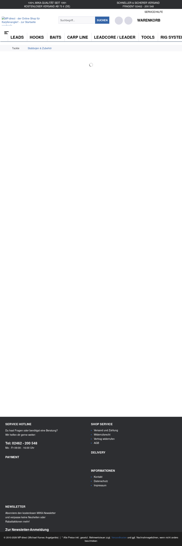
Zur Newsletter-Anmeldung (27, 529)
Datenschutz (101, 481)
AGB (96, 443)
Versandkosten (119, 537)
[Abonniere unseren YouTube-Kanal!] (103, 494)
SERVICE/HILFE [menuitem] (154, 12)
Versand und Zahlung (106, 430)
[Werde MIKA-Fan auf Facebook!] (94, 494)
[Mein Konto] (128, 21)
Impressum (100, 485)
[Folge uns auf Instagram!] (112, 494)
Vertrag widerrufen (104, 439)
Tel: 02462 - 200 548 (21, 443)
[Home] (91, 31)
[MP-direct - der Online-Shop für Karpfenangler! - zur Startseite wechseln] (23, 21)
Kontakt (98, 476)
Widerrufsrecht (102, 434)
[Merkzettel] (119, 21)
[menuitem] (83, 20)
